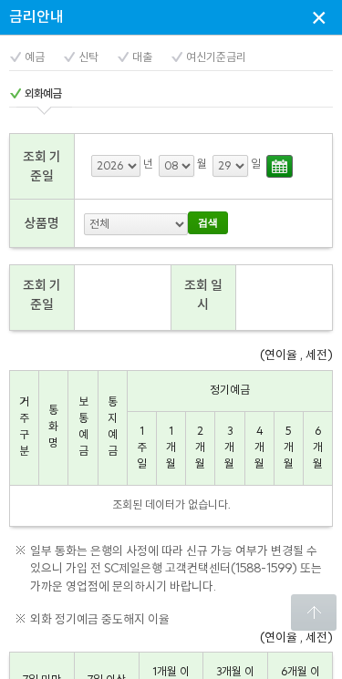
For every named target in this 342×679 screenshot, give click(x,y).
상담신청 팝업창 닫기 (319, 17)
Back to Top (314, 612)
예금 (35, 58)
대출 (142, 58)
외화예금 (43, 94)
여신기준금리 (216, 58)
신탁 (88, 58)
